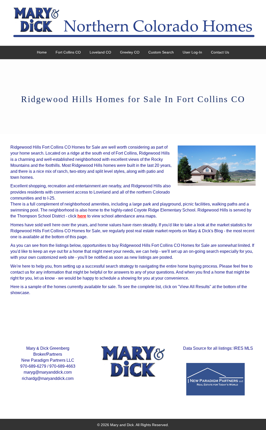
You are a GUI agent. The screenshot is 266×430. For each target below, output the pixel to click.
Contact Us (220, 52)
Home (42, 52)
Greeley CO (129, 52)
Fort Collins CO (68, 52)
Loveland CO (100, 52)
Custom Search (161, 52)
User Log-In (192, 52)
